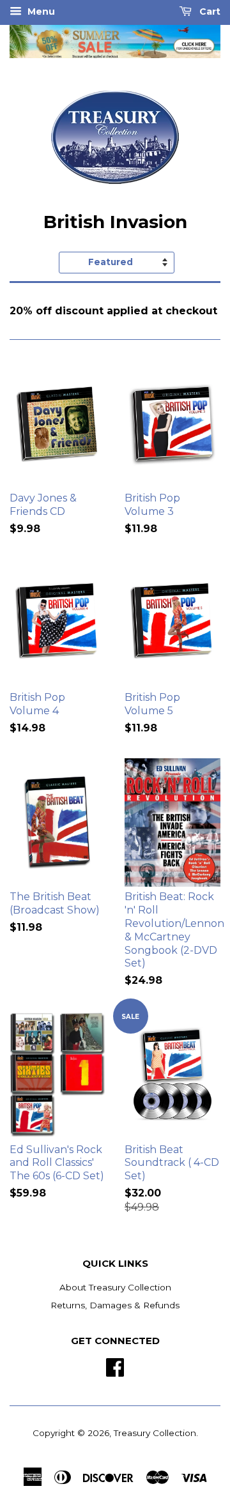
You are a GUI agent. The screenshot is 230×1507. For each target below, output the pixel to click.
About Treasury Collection (115, 1287)
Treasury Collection (155, 1433)
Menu (40, 11)
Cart (208, 11)
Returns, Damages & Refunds (115, 1305)
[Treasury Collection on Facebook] (115, 1366)
